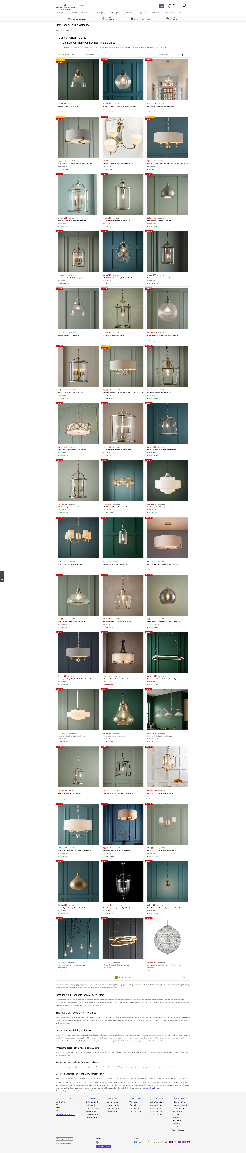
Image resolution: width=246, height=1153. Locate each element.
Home (57, 30)
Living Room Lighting (92, 1114)
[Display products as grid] (183, 55)
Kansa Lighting (151, 509)
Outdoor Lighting (100, 13)
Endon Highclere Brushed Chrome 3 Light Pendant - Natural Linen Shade (167, 163)
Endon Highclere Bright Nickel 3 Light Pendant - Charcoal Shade (75, 679)
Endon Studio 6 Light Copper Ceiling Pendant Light (72, 965)
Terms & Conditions (178, 1130)
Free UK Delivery (79, 18)
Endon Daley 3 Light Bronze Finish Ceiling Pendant (117, 850)
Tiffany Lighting (115, 13)
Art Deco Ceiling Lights (156, 1111)
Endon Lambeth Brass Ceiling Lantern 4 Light (70, 278)
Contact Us (175, 1114)
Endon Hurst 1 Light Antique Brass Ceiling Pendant (161, 449)
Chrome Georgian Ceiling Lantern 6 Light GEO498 (116, 908)
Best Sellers (73, 13)
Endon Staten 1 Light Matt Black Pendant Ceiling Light (162, 679)
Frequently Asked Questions (180, 1105)
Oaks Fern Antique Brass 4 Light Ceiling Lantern (71, 392)
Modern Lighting (112, 1111)
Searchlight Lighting (153, 624)
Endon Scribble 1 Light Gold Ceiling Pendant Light (116, 965)
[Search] (161, 6)
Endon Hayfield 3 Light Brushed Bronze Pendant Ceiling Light (75, 163)
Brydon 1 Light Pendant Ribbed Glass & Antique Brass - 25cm (119, 106)
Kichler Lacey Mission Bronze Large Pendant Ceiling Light (118, 679)
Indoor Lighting (84, 13)
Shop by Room (142, 13)
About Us (180, 13)
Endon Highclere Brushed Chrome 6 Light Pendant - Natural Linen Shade (123, 392)
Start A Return (176, 1120)
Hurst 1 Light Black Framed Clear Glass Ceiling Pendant (118, 793)
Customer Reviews (142, 18)
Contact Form (176, 1124)
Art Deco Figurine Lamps (157, 1102)
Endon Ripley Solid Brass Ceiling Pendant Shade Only (117, 278)
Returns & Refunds (177, 1111)
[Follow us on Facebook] (97, 1142)
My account (171, 7)
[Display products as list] (186, 55)
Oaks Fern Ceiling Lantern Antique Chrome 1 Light (116, 220)
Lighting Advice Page (178, 1102)
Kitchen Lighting (91, 1111)
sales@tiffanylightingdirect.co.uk (65, 1114)
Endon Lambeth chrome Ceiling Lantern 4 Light (160, 106)
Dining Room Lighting (92, 1102)
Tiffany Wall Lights (134, 1108)
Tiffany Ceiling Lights (135, 1105)
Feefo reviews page (61, 1085)
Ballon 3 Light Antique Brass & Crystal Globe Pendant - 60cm (164, 965)
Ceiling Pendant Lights (66, 30)
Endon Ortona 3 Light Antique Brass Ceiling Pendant (161, 850)
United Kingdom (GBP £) (63, 1139)
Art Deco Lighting (112, 1102)
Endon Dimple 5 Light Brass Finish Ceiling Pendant (117, 507)
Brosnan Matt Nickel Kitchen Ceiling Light (159, 220)
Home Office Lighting (92, 1108)
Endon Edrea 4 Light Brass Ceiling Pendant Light (160, 793)
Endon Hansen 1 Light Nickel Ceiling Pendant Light (72, 621)
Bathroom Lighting (91, 1117)
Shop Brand (129, 13)
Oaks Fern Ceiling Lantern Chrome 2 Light (69, 793)
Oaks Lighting (62, 223)
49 (129, 977)
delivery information (150, 1088)
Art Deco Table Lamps (156, 1105)
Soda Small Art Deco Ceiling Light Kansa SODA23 (161, 507)
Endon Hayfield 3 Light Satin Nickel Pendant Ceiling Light (163, 564)
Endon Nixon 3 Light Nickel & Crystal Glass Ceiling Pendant (74, 850)
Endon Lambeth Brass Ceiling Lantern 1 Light (159, 278)
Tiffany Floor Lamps (135, 1111)
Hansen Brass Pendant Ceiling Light (68, 106)
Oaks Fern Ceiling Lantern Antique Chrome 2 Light (72, 220)
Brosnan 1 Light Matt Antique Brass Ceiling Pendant (72, 908)
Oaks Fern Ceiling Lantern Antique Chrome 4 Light (117, 449)
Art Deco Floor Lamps (156, 1108)
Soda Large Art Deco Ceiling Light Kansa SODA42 (71, 736)
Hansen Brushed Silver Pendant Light (68, 335)
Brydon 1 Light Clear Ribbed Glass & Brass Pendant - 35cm (163, 335)
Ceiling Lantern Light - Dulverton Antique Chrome (117, 621)
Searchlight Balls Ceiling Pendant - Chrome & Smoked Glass (164, 621)
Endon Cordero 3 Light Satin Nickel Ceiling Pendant (72, 449)
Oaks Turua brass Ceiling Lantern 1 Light (114, 736)
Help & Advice (174, 18)
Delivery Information (178, 1108)
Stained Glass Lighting (114, 1108)
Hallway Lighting (91, 1105)
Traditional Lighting (113, 1105)
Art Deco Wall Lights (156, 1114)
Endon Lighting (62, 109)
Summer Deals (60, 13)
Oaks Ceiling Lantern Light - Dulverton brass (159, 392)
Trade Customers (169, 13)
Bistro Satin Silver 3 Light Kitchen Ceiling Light (160, 736)
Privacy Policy (176, 1127)
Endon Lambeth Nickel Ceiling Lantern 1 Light (115, 564)
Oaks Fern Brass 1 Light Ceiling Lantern (113, 335)
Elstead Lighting (107, 681)
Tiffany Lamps (133, 1102)
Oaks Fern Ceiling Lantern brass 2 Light (68, 507)
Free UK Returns (110, 18)
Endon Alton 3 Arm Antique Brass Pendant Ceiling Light (118, 163)
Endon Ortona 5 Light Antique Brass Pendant (70, 564)
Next (183, 977)
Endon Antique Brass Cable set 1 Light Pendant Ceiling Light (164, 908)
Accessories (155, 13)
